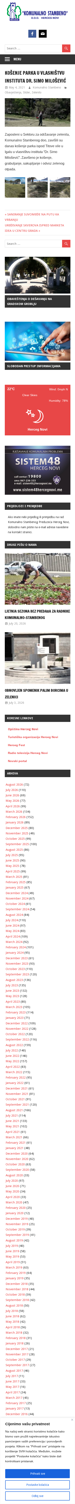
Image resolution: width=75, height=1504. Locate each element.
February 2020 (16, 1208)
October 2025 (15, 839)
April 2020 (13, 1197)
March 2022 (14, 1072)
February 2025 (16, 882)
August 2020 (14, 1175)
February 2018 (16, 1338)
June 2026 (12, 795)
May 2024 (12, 931)
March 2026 (14, 812)
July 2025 (12, 855)
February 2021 (16, 1142)
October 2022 (15, 1034)
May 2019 (12, 1256)
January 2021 (15, 1148)
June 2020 (12, 1186)
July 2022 (12, 1050)
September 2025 (17, 844)
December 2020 (17, 1153)
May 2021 (12, 1126)
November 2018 (17, 1289)
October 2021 (15, 1099)
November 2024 (17, 898)
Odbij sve (37, 1496)
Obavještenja (13, 92)
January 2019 (15, 1278)
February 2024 (16, 947)
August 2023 (14, 980)
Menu (17, 59)
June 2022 (12, 1056)
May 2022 (12, 1061)
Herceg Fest (16, 745)
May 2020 (12, 1191)
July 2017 (12, 1376)
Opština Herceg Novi (23, 729)
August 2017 (14, 1371)
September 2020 (17, 1170)
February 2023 (16, 1012)
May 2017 (12, 1387)
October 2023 (15, 969)
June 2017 (12, 1381)
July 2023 (12, 985)
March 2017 (14, 1398)
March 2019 (14, 1267)
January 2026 (15, 822)
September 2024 (17, 909)
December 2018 (17, 1284)
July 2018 (12, 1311)
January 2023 (15, 1018)
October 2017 (15, 1360)
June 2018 (12, 1316)
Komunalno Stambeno (47, 87)
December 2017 (17, 1349)
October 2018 (15, 1294)
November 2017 (17, 1354)
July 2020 (12, 1181)
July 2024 (12, 920)
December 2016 (17, 1414)
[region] (37, 1461)
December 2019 (17, 1219)
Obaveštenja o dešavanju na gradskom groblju (29, 301)
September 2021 (17, 1104)
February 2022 (16, 1077)
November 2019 (17, 1224)
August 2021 (14, 1110)
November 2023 (17, 963)
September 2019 (17, 1235)
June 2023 (12, 991)
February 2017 (16, 1403)
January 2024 (15, 952)
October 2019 (15, 1229)
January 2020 (15, 1213)
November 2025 (17, 833)
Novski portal (17, 761)
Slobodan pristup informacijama (33, 366)
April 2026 (13, 806)
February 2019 (16, 1273)
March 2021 (14, 1137)
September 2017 (17, 1365)
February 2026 (16, 817)
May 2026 (12, 801)
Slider (26, 92)
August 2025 (14, 850)
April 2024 (13, 936)
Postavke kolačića (37, 1484)
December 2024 (17, 893)
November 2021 (17, 1094)
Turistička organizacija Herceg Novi (33, 737)
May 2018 (12, 1322)
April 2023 (13, 1001)
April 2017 (13, 1392)
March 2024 (14, 942)
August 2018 (14, 1305)
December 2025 (17, 828)
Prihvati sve (37, 1473)
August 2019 (14, 1240)
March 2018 (14, 1332)
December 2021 (17, 1088)
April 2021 (13, 1132)
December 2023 (17, 958)
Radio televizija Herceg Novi (28, 753)
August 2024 (14, 915)
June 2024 (12, 925)
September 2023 (17, 974)
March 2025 (14, 877)
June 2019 (12, 1251)
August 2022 (14, 1045)
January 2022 (15, 1083)
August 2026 (14, 784)
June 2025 (12, 860)
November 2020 (17, 1159)
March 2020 (14, 1202)
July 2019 (12, 1246)
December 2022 (17, 1023)
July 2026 (12, 790)
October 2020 (15, 1164)
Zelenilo (36, 92)
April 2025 (13, 871)
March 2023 (14, 1007)
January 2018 (15, 1343)
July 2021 (12, 1115)
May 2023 (12, 996)
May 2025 (12, 866)
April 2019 (13, 1262)
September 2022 (17, 1039)
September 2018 (17, 1300)
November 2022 (17, 1029)
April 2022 (13, 1067)
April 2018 (13, 1327)
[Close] (72, 1420)
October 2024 (15, 904)
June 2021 (12, 1121)
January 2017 (15, 1408)
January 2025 (15, 887)
